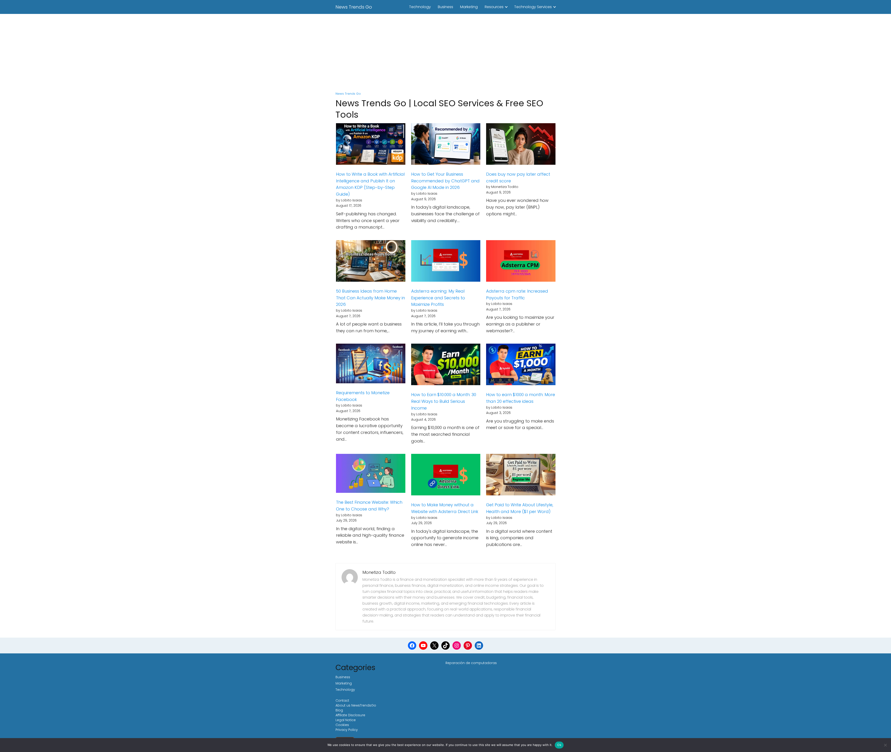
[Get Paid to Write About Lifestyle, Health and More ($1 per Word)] (520, 475)
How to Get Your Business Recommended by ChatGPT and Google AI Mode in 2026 (445, 180)
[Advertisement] (445, 53)
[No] (885, 745)
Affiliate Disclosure (350, 715)
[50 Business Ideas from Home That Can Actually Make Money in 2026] (370, 262)
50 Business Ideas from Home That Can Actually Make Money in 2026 (370, 297)
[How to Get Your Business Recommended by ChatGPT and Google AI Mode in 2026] (446, 145)
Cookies (342, 725)
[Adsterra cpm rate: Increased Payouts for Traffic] (520, 262)
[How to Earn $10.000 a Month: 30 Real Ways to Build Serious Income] (446, 365)
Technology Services (533, 7)
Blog (339, 710)
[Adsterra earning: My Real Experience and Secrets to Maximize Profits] (446, 262)
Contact (342, 700)
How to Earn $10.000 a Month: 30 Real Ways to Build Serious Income (443, 401)
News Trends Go (354, 7)
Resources (494, 7)
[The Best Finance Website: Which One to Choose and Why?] (370, 474)
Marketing (469, 7)
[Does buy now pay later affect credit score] (520, 145)
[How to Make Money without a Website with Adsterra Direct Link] (446, 475)
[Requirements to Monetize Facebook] (370, 364)
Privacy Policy (347, 729)
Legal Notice (346, 720)
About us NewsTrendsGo (356, 705)
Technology (420, 7)
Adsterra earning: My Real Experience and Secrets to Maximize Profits (438, 297)
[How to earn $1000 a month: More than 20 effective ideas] (520, 365)
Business (445, 7)
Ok (559, 745)
